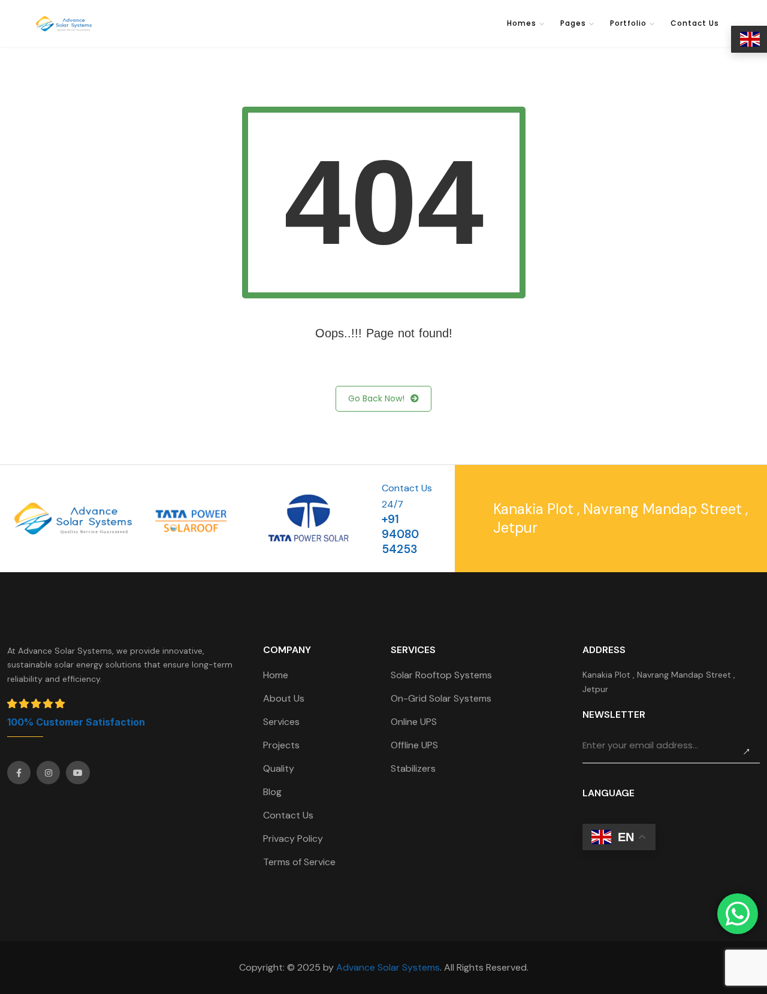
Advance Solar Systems (388, 967)
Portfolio (628, 23)
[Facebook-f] (19, 772)
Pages (573, 23)
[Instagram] (48, 772)
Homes (521, 23)
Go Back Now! (376, 398)
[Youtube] (77, 772)
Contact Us (695, 23)
